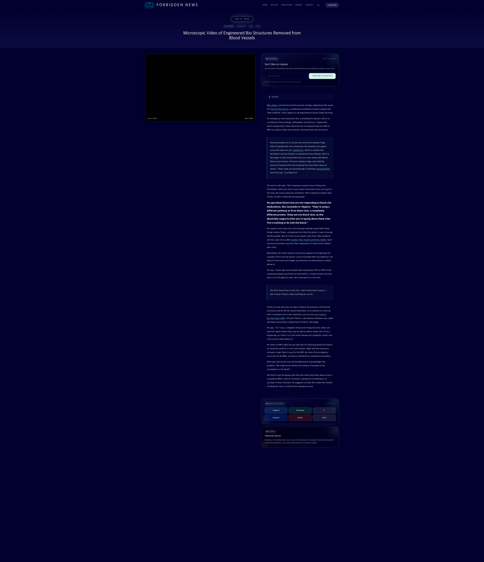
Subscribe (332, 5)
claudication (298, 150)
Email (324, 418)
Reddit (300, 418)
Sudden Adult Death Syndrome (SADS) (308, 240)
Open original (249, 118)
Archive (274, 5)
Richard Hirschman (279, 109)
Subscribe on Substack (322, 76)
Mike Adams (272, 105)
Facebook (276, 418)
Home (264, 5)
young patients (323, 169)
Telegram (276, 410)
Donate (298, 5)
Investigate (286, 5)
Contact (309, 5)
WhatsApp (300, 410)
